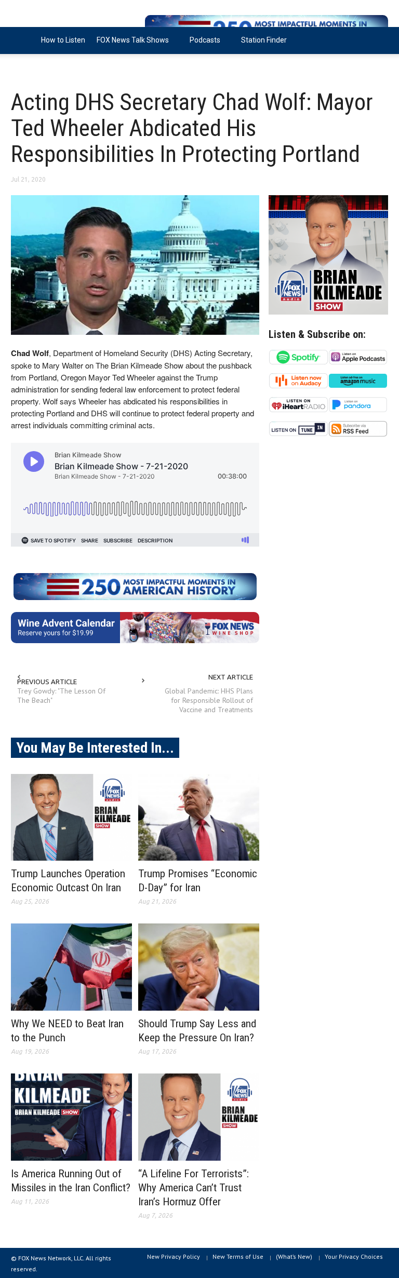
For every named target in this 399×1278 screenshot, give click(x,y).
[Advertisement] (328, 533)
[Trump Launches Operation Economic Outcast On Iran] (71, 817)
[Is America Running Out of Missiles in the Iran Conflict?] (71, 1117)
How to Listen (63, 40)
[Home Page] (23, 40)
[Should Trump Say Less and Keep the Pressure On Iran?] (198, 967)
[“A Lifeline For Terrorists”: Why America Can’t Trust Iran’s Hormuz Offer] (198, 1117)
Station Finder (264, 40)
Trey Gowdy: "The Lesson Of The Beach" (61, 695)
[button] (377, 39)
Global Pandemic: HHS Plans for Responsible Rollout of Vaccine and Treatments (209, 700)
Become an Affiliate (49, 67)
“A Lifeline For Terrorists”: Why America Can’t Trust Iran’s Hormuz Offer (193, 1187)
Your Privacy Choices (354, 1256)
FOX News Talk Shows (130, 45)
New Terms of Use (237, 1256)
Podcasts (202, 45)
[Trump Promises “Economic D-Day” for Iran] (198, 817)
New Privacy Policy (173, 1256)
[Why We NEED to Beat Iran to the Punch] (71, 967)
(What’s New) (294, 1256)
